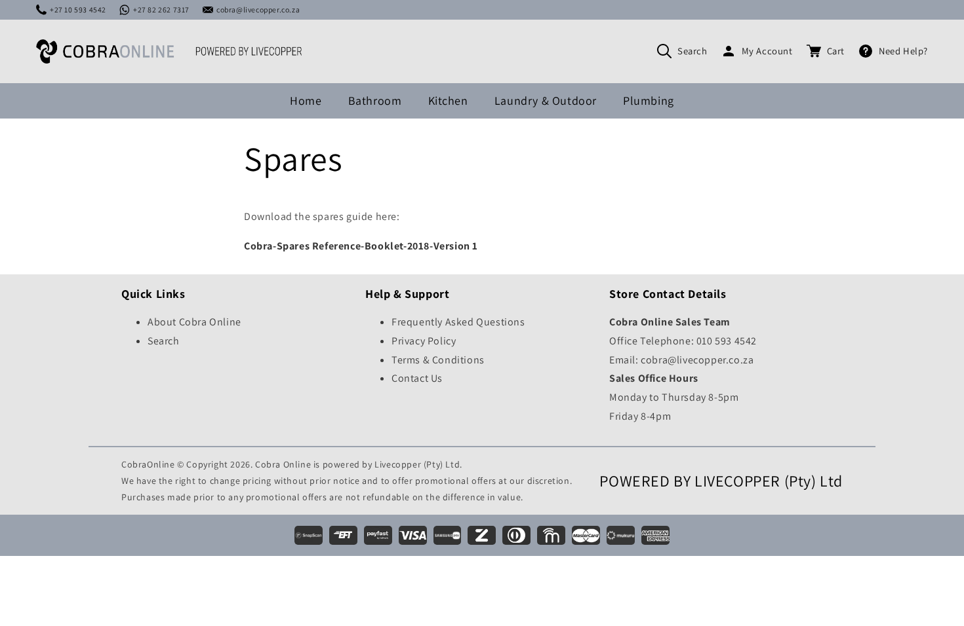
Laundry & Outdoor (545, 100)
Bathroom (375, 100)
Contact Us (417, 378)
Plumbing (648, 100)
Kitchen (448, 100)
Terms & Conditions (438, 360)
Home (305, 100)
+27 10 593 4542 (78, 9)
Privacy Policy (424, 341)
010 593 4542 (726, 341)
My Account (767, 51)
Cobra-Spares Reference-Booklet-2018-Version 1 (361, 246)
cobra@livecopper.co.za (258, 9)
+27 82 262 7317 (161, 9)
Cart (836, 51)
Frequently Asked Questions (458, 322)
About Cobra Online (194, 322)
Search (692, 51)
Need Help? (903, 51)
